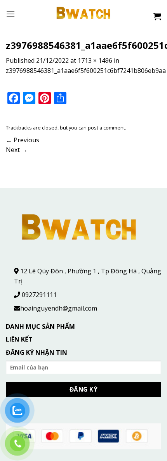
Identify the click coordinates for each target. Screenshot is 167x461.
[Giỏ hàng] (157, 16)
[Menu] (10, 13)
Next (17, 149)
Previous (22, 140)
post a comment (106, 127)
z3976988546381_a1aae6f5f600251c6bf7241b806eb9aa (86, 70)
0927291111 (39, 294)
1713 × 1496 (95, 60)
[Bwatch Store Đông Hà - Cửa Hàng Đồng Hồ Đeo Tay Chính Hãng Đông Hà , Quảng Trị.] (83, 14)
